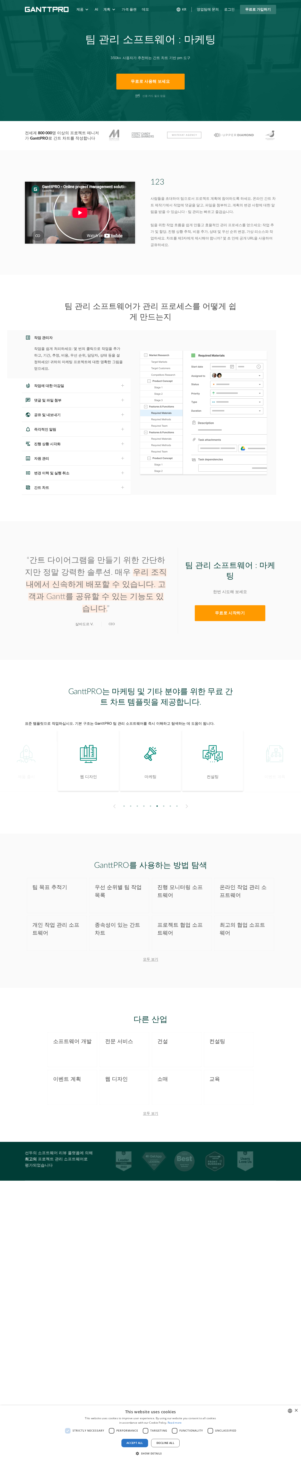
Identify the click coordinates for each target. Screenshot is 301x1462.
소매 (162, 1079)
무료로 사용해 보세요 (150, 82)
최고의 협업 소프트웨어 (242, 929)
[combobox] (290, 1411)
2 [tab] (131, 806)
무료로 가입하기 (258, 9)
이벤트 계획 (67, 1079)
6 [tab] (157, 806)
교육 (214, 1079)
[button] (150, 1454)
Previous (113, 806)
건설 (162, 1041)
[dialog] (150, 1433)
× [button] (296, 1410)
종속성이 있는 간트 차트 (117, 929)
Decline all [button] (165, 1443)
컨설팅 (217, 1041)
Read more (175, 1423)
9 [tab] (177, 806)
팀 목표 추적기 (49, 887)
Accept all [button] (134, 1443)
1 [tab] (124, 806)
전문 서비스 (119, 1041)
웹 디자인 (116, 1079)
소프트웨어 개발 (72, 1041)
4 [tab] (144, 806)
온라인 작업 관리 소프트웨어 (243, 891)
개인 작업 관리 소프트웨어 (55, 929)
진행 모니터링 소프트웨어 (180, 891)
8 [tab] (170, 806)
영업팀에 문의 (208, 9)
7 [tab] (164, 806)
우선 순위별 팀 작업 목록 (118, 891)
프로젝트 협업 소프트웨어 (180, 929)
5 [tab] (150, 806)
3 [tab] (137, 806)
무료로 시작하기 (230, 613)
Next (188, 806)
